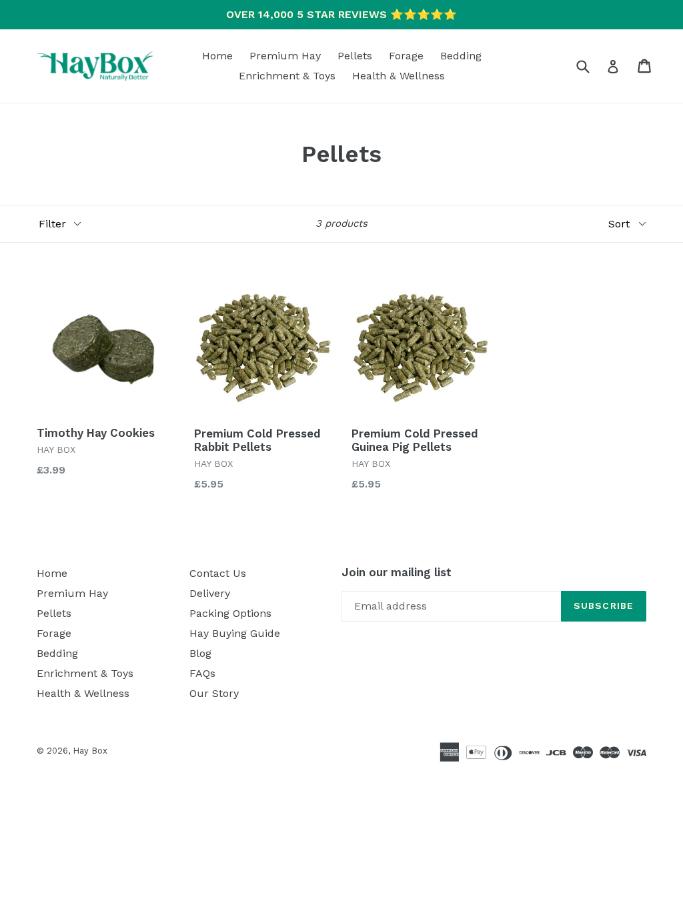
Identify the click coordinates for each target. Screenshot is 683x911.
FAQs (202, 673)
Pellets (354, 55)
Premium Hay (285, 55)
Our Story (214, 693)
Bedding (461, 55)
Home (217, 55)
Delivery (209, 593)
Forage (406, 55)
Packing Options (230, 613)
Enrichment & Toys (287, 75)
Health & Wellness (398, 75)
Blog (200, 653)
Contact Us (217, 573)
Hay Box (90, 751)
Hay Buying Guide (234, 633)
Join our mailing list (397, 572)
